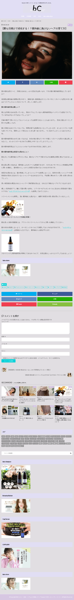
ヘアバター (13, 443)
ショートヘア (41, 438)
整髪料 (50, 443)
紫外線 (65, 287)
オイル (63, 436)
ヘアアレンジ (28, 441)
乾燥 (40, 443)
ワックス (35, 443)
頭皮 (16, 446)
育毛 (3, 446)
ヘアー (51, 287)
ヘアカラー (44, 441)
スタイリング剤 (59, 438)
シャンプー (33, 438)
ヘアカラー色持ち (53, 441)
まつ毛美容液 (41, 436)
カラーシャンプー (15, 438)
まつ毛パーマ (33, 436)
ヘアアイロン (20, 441)
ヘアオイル (37, 441)
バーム (13, 441)
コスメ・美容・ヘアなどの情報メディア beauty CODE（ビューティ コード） (39, 597)
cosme (8, 436)
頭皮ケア (21, 446)
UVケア (11, 287)
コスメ (27, 438)
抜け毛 (45, 443)
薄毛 (12, 446)
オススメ (39, 287)
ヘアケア (58, 287)
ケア (45, 287)
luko (16, 436)
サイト (3, 351)
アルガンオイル (20, 287)
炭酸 (54, 443)
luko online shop (48, 16)
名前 (3, 336)
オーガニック (30, 287)
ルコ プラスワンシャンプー (18, 191)
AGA (39, 16)
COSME (29, 16)
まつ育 (48, 436)
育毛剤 (7, 446)
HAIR (22, 16)
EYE (35, 16)
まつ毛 (26, 436)
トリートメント (6, 441)
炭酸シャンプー (61, 443)
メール (4, 344)
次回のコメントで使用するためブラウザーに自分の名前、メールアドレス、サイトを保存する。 (32, 358)
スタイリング (49, 438)
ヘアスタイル (5, 443)
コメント (4, 321)
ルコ (30, 443)
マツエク (25, 443)
